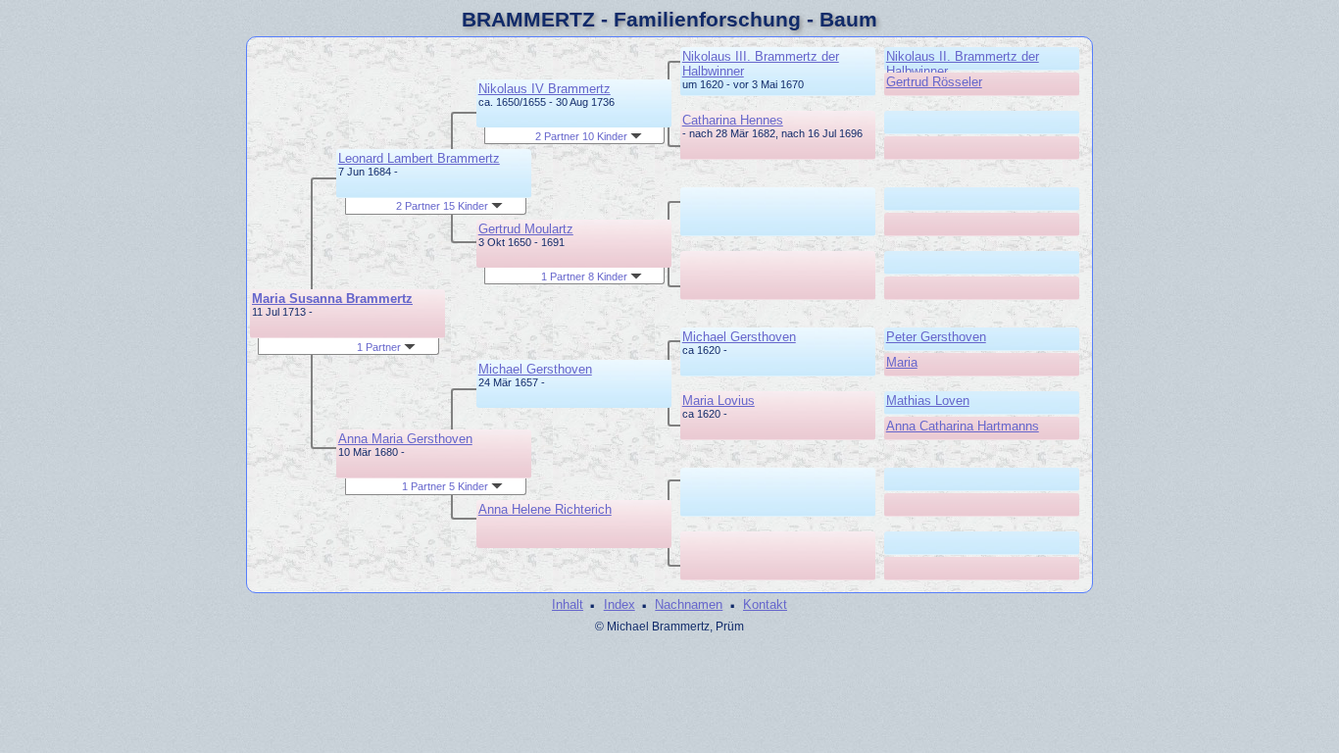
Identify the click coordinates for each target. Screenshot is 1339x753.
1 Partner (380, 347)
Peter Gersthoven (936, 336)
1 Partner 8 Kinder (585, 276)
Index (619, 604)
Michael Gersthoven (535, 369)
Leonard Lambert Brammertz (419, 158)
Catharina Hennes (732, 120)
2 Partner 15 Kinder (443, 206)
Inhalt (567, 604)
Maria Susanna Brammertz (332, 298)
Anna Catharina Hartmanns (962, 426)
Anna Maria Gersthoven (405, 438)
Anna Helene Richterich (545, 509)
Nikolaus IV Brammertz (544, 88)
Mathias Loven (927, 400)
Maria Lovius (718, 400)
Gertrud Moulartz (525, 229)
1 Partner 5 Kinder (446, 486)
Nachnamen (688, 604)
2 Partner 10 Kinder (582, 136)
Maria (901, 362)
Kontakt (765, 604)
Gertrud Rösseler (934, 82)
